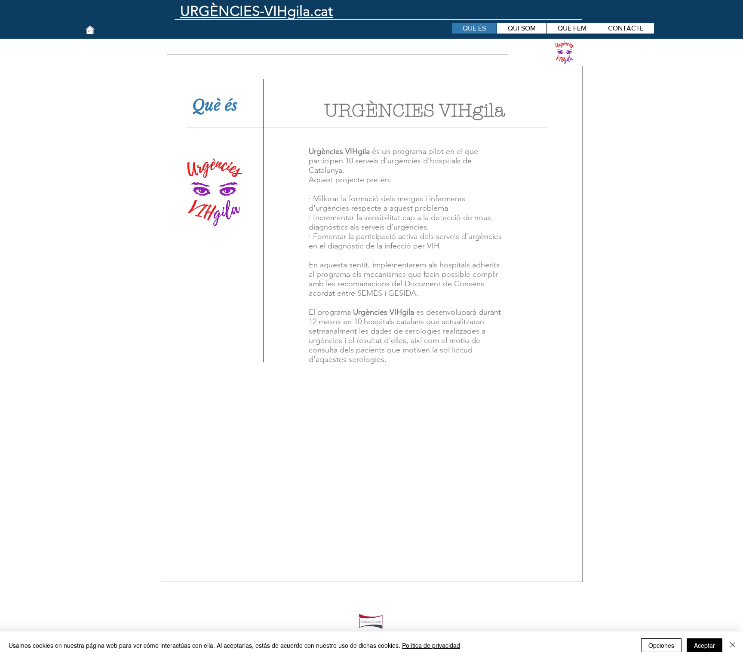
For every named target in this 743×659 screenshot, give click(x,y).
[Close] (733, 645)
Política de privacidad (431, 645)
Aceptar (704, 645)
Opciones (661, 645)
